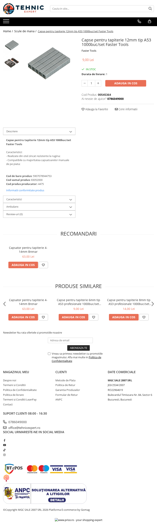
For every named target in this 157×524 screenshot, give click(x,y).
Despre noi (9, 380)
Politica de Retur (65, 385)
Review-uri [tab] (14, 214)
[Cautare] (150, 8)
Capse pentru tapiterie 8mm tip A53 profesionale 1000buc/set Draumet (128, 302)
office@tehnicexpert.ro (24, 428)
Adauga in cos (125, 83)
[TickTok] (4, 450)
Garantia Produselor (67, 390)
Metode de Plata (65, 380)
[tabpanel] (48, 62)
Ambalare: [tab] (12, 206)
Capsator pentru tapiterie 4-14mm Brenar (28, 250)
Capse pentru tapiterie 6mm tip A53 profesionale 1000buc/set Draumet (78, 302)
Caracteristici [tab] (14, 199)
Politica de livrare (13, 395)
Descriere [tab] (12, 131)
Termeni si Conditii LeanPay (20, 399)
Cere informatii (127, 109)
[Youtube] (4, 445)
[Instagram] (4, 455)
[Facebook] (4, 440)
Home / (8, 31)
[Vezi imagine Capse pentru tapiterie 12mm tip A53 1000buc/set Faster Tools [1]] (11, 62)
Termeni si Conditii (14, 385)
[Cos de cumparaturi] (149, 21)
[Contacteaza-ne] (139, 21)
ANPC (58, 399)
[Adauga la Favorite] (43, 265)
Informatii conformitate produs (25, 190)
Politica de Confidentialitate (20, 390)
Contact (8, 404)
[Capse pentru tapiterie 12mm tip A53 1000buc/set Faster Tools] (48, 62)
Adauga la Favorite (96, 109)
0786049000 (17, 422)
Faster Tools (89, 50)
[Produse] (6, 22)
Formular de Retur (66, 395)
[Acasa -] (23, 8)
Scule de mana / (25, 31)
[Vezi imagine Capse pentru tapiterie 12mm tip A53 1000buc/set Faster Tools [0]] (11, 45)
